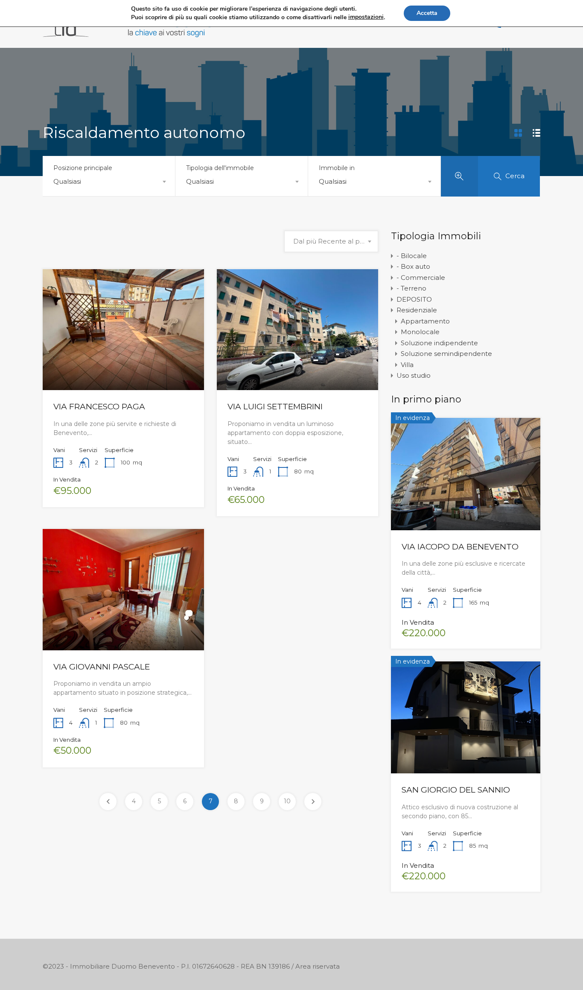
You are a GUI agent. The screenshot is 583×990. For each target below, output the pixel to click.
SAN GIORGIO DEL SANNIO (456, 790)
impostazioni (366, 17)
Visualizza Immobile (123, 366)
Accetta (427, 13)
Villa (407, 365)
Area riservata (317, 966)
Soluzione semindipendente (446, 354)
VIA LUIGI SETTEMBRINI (275, 406)
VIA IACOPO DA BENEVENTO (460, 547)
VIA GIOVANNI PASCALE (101, 667)
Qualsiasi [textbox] (67, 181)
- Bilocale (411, 256)
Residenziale (416, 310)
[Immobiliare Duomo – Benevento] (128, 33)
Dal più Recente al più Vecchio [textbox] (331, 241)
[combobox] (109, 182)
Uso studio (413, 375)
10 (287, 801)
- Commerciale (420, 277)
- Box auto (413, 266)
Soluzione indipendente (439, 343)
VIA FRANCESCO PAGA (99, 406)
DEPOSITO (414, 299)
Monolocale (420, 332)
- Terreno (411, 288)
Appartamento (425, 321)
